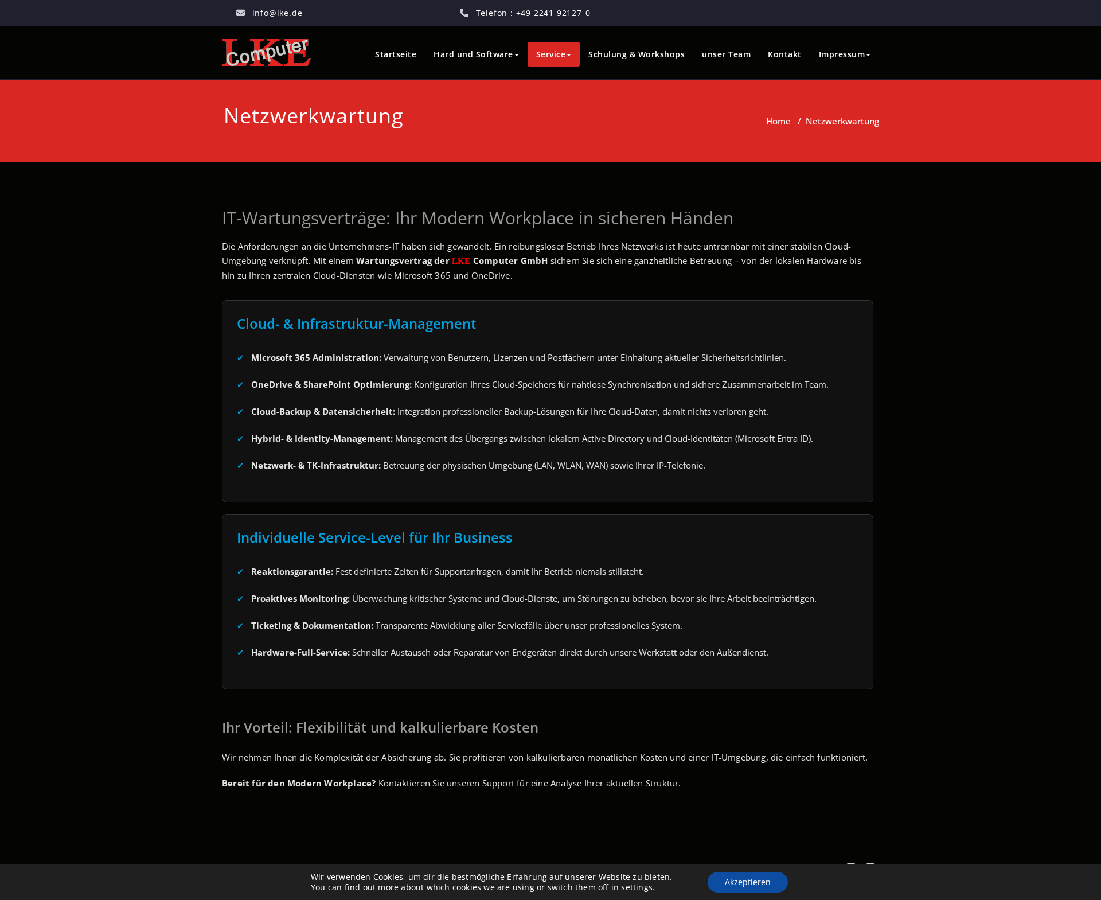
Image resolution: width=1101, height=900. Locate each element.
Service (551, 54)
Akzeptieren (748, 881)
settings (637, 887)
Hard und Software (473, 54)
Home (778, 121)
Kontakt (785, 54)
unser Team (726, 54)
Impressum (842, 54)
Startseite (395, 54)
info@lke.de (277, 12)
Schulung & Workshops (636, 54)
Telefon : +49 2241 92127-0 (533, 12)
